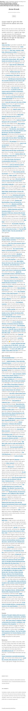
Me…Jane (13, 127)
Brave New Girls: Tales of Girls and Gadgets (13, 381)
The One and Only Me (16, 230)
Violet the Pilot (6, 45)
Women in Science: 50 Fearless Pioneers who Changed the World (14, 368)
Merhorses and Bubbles (10, 205)
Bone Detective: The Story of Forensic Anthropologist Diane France (13, 405)
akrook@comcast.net (7, 650)
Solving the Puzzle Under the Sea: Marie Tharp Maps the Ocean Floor (14, 137)
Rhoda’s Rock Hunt (15, 71)
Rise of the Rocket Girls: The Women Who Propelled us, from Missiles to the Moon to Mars (14, 568)
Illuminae (16, 459)
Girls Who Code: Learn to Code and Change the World (13, 443)
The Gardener (13, 141)
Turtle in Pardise (18, 456)
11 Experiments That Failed (12, 75)
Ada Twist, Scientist (15, 50)
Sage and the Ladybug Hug (16, 64)
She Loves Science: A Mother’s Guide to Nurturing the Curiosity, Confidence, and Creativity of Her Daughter (14, 622)
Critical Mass (10, 547)
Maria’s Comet (17, 109)
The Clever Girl (15, 87)
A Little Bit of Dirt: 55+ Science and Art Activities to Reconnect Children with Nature (12, 91)
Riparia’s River (14, 277)
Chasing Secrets (9, 481)
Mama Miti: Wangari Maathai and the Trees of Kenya (13, 116)
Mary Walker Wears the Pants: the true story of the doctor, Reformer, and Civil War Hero (13, 262)
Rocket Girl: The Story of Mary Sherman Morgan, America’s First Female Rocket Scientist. (12, 573)
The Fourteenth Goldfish (16, 447)
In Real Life (18, 554)
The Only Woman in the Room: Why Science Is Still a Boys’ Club (13, 530)
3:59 (19, 509)
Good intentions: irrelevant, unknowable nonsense (13, 679)
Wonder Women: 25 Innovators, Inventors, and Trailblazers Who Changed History (14, 493)
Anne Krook (14, 9)
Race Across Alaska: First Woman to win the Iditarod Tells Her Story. (14, 479)
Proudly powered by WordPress (8, 708)
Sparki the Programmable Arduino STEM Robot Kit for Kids (13, 273)
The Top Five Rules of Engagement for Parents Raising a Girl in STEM (14, 632)
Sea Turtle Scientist (10, 259)
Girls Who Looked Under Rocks (17, 393)
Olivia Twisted (10, 463)
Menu (14, 16)
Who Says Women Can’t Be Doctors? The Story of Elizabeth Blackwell (14, 132)
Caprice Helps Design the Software (11, 389)
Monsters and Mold (17, 204)
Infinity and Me (11, 309)
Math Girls (4, 520)
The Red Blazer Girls (7, 434)
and (3, 205)
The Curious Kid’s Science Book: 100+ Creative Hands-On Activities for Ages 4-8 (13, 59)
